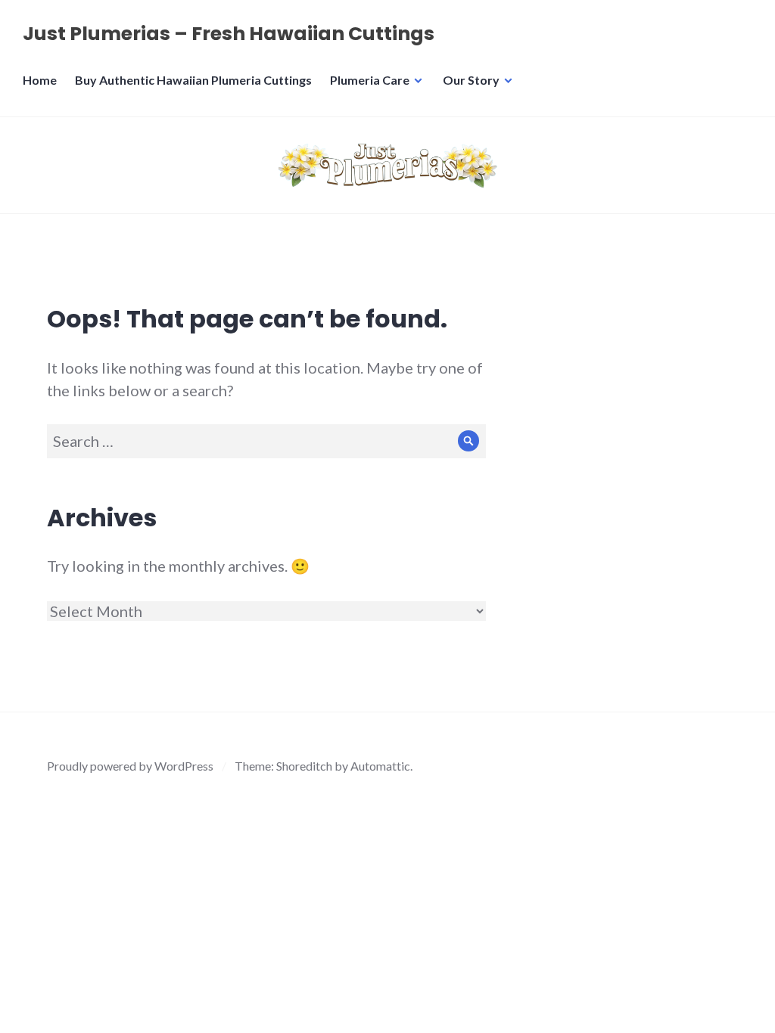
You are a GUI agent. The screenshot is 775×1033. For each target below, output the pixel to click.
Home (40, 80)
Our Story (471, 80)
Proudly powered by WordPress (130, 765)
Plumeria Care (369, 80)
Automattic (380, 765)
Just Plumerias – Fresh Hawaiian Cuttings (228, 33)
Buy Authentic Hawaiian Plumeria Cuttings (193, 80)
